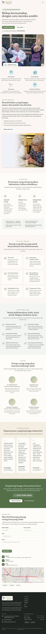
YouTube (18, 585)
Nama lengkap (5, 527)
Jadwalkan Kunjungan (8, 27)
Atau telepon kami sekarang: (14, 30)
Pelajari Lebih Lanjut (8, 129)
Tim (25, 604)
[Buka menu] (42, 2)
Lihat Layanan (20, 27)
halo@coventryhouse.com (11, 565)
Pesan (3, 539)
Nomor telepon (27, 527)
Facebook (12, 585)
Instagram (5, 585)
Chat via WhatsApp (29, 500)
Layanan (26, 600)
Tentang (26, 598)
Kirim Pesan (6, 551)
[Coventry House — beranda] (7, 2)
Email (3, 533)
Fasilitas (26, 602)
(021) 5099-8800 (24, 495)
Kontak (25, 606)
